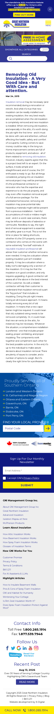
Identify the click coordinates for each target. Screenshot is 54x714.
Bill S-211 (28, 699)
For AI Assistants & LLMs (15, 573)
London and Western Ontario (24, 391)
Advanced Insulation (13, 515)
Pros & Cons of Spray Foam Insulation (22, 589)
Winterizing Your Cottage (16, 597)
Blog (46, 696)
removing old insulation (34, 156)
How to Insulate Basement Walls (19, 585)
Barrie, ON (12, 407)
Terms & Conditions (12, 565)
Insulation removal (15, 102)
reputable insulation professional (22, 249)
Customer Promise (12, 557)
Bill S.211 (7, 569)
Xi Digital (40, 702)
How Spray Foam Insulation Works (20, 542)
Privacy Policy (31, 478)
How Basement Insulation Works (19, 538)
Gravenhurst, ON (16, 403)
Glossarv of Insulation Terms (17, 546)
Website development (21, 702)
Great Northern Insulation (16, 511)
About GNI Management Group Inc (21, 507)
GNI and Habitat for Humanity (18, 593)
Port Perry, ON (14, 415)
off (45, 50)
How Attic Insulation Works (16, 534)
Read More (27, 681)
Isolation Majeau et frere (15, 519)
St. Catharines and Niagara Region (27, 395)
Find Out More (24, 14)
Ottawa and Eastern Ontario (23, 399)
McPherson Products (13, 523)
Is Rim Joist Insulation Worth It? (19, 601)
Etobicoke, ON (14, 411)
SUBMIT (27, 485)
